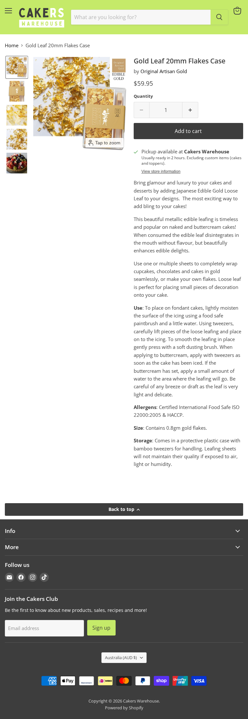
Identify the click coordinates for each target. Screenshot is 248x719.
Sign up (101, 627)
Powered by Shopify (124, 708)
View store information (161, 171)
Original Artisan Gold (163, 71)
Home (11, 45)
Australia (121, 657)
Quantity (143, 96)
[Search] (219, 17)
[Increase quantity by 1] (190, 110)
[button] (17, 67)
